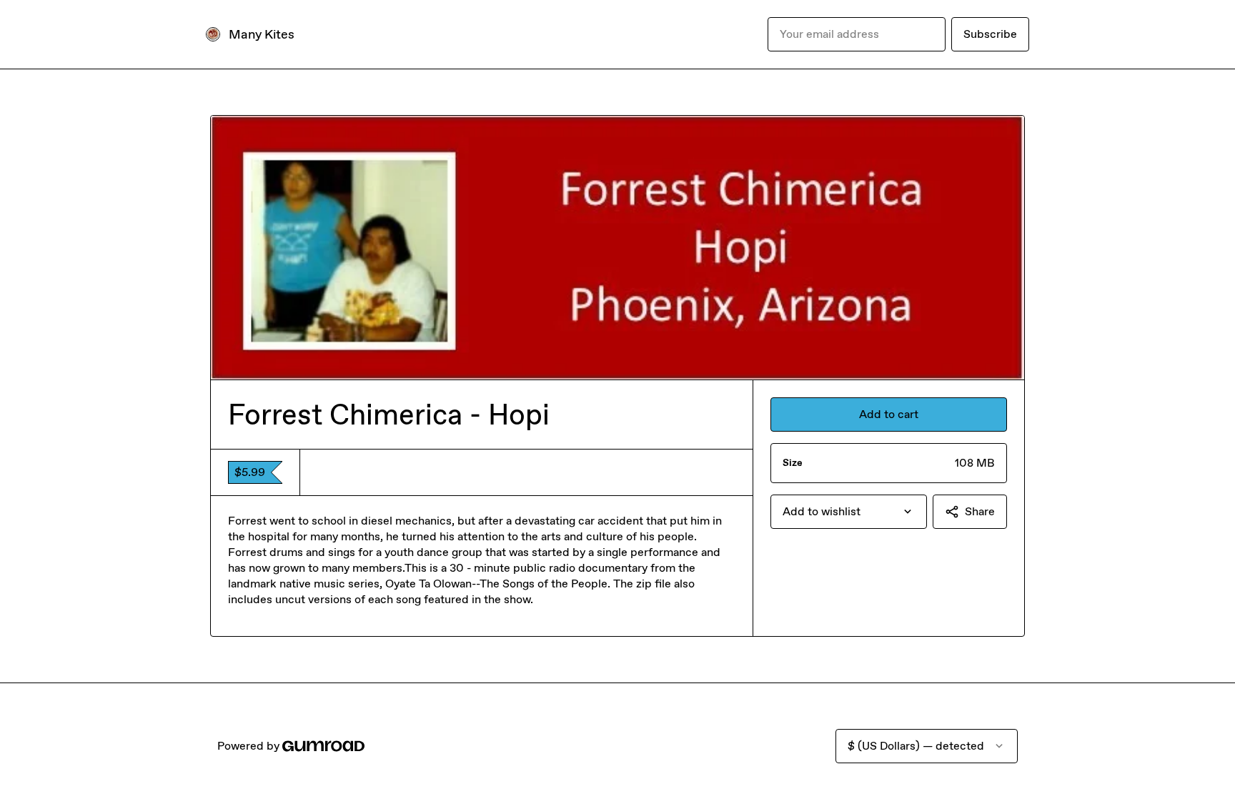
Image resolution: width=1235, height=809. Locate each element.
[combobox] (848, 512)
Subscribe (990, 34)
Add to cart (888, 414)
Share (980, 511)
